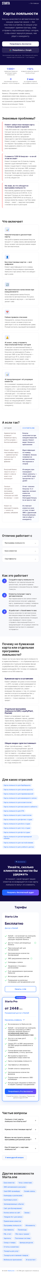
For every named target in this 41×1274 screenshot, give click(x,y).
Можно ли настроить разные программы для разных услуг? (18, 1138)
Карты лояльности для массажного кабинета (20, 807)
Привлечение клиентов (12, 1221)
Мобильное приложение (13, 1260)
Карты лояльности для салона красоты (18, 789)
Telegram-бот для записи (13, 1217)
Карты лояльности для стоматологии (17, 815)
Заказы (26, 1212)
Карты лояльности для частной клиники (18, 843)
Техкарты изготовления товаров (16, 1255)
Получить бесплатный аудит (20, 892)
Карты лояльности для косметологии (17, 802)
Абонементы (30, 1225)
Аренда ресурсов (26, 1242)
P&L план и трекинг (22, 1234)
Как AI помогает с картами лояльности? (16, 1148)
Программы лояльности (12, 1225)
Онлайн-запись (29, 1191)
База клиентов (9, 1183)
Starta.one (11, 1270)
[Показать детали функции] (35, 942)
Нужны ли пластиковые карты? (18, 1129)
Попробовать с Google (22, 50)
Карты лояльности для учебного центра (19, 847)
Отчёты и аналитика (11, 1247)
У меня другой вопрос (14, 1157)
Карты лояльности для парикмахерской (18, 794)
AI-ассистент (31, 1260)
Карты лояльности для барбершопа (17, 785)
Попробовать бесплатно (20, 44)
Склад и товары (9, 1242)
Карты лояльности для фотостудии (17, 832)
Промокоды (22, 1230)
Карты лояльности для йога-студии (17, 824)
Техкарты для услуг (11, 1251)
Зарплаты (7, 1238)
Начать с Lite (20, 989)
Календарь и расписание (13, 1195)
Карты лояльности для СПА (14, 811)
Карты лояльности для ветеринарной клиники (18, 837)
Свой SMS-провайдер (12, 1191)
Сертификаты (9, 1230)
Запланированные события (14, 1204)
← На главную (34, 3)
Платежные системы (22, 1238)
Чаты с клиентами (25, 1183)
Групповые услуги (10, 1200)
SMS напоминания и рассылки (15, 1187)
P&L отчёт (7, 1234)
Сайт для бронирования (13, 1208)
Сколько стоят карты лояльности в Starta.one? (16, 1120)
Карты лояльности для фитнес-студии (18, 819)
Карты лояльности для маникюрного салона (20, 798)
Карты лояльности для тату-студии (17, 828)
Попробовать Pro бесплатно (20, 1091)
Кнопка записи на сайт (12, 1212)
